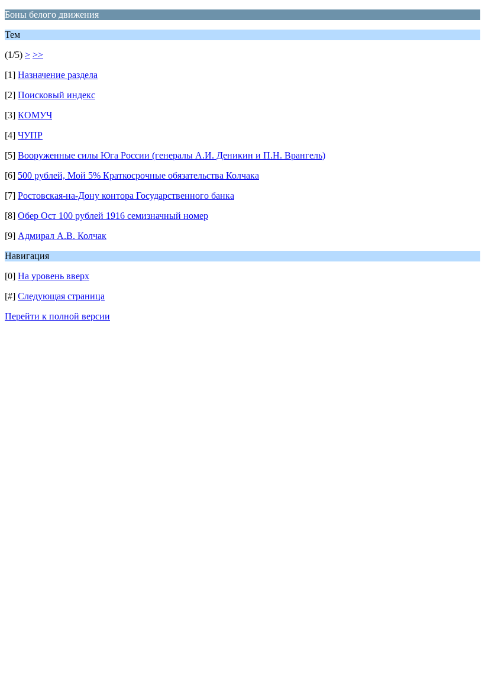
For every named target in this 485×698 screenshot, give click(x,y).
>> (38, 55)
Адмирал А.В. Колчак (62, 236)
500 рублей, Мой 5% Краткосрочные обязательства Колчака (138, 175)
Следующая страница (61, 296)
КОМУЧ (35, 115)
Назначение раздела (58, 75)
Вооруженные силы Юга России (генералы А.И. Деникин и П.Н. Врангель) (171, 155)
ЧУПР (30, 135)
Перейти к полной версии (57, 316)
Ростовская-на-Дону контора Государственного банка (126, 195)
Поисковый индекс (56, 95)
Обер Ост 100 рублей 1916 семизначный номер (113, 216)
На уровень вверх (53, 276)
